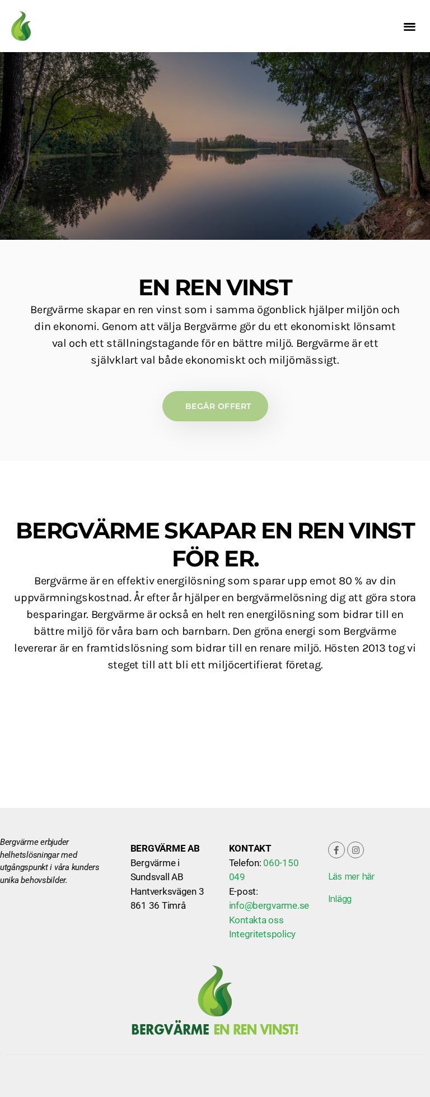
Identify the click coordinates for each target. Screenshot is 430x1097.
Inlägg (340, 898)
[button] (409, 26)
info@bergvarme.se (269, 905)
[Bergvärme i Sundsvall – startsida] (44, 26)
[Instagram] (355, 850)
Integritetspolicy (262, 934)
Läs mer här (351, 876)
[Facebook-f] (336, 850)
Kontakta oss (256, 920)
